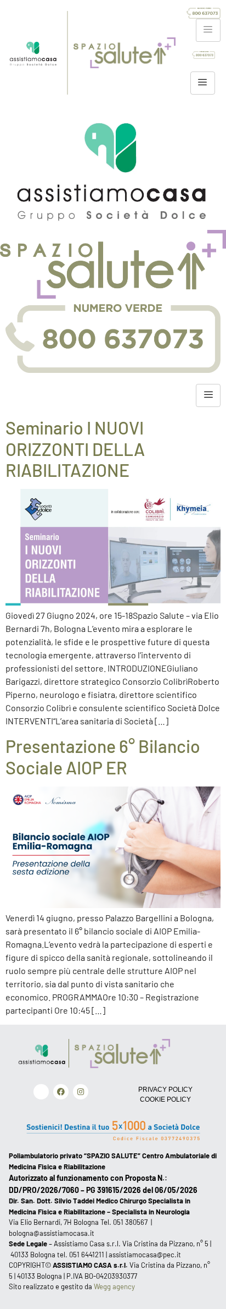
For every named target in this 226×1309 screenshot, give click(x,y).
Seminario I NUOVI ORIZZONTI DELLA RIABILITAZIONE (75, 448)
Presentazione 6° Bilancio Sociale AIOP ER (102, 756)
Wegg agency (114, 1286)
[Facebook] (61, 1091)
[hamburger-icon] (208, 30)
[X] (41, 1091)
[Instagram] (80, 1091)
